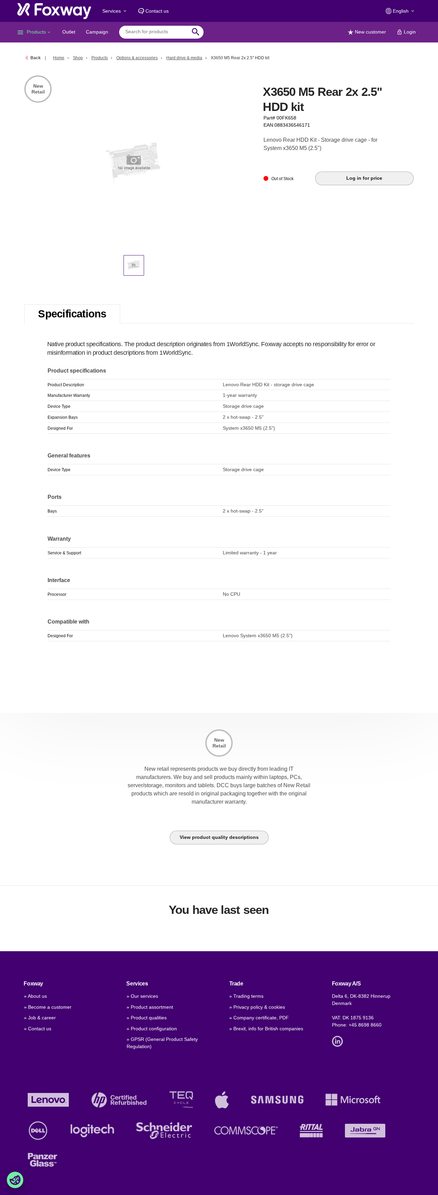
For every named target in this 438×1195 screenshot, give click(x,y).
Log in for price (364, 178)
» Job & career (40, 1017)
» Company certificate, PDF (259, 1017)
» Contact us (37, 1028)
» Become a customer (48, 1007)
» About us (35, 996)
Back (35, 57)
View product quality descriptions (219, 837)
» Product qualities (147, 1017)
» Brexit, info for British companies (266, 1028)
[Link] (339, 1041)
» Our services (142, 996)
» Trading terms (246, 996)
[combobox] (156, 32)
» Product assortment (150, 1007)
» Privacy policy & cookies (257, 1007)
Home (58, 57)
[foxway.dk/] (54, 11)
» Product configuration (152, 1028)
